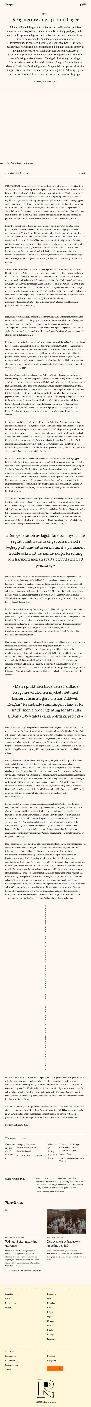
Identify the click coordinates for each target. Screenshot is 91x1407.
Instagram (51, 1360)
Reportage (51, 1339)
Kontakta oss (10, 1360)
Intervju (50, 1334)
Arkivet (8, 1369)
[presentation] (24, 1221)
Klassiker (51, 1303)
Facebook (51, 1356)
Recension (8, 1237)
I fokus (50, 1325)
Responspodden (11, 1365)
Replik (50, 1316)
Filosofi (8, 1307)
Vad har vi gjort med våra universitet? (21, 1243)
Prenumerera (10, 1356)
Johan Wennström (49, 81)
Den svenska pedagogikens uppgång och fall (64, 1243)
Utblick (45, 14)
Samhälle (82, 173)
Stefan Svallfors (18, 1237)
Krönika (50, 1330)
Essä (48, 1237)
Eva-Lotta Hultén (57, 1237)
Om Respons (10, 1351)
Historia (8, 1298)
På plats (50, 1321)
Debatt (50, 1312)
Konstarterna (10, 1303)
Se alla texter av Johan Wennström (50, 1192)
